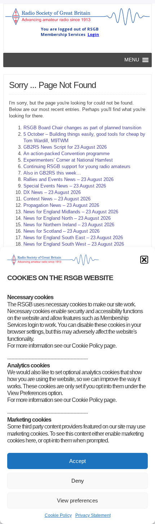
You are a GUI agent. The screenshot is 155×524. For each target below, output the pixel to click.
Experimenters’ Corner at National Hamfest (68, 160)
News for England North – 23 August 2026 (67, 218)
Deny (77, 481)
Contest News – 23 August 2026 (56, 198)
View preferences (77, 500)
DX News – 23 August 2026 (52, 192)
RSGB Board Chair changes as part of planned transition (82, 127)
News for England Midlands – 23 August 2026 (70, 211)
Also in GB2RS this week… (52, 173)
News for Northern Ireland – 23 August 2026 (68, 224)
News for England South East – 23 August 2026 (73, 237)
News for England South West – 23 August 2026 (73, 244)
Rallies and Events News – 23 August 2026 (68, 179)
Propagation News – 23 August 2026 (61, 205)
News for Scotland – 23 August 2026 (61, 231)
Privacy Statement (93, 515)
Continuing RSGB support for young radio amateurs (76, 166)
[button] (144, 259)
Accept (77, 461)
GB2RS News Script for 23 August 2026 (65, 147)
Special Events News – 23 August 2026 (64, 186)
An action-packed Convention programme (66, 153)
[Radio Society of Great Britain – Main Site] (77, 24)
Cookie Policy (58, 515)
